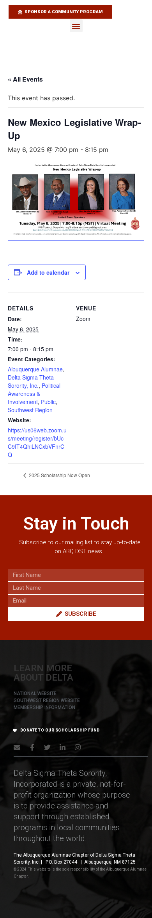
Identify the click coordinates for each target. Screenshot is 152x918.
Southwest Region (30, 410)
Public (48, 402)
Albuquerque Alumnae (35, 369)
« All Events (25, 79)
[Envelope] (17, 747)
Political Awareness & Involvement (34, 393)
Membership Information (44, 707)
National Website (35, 693)
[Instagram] (77, 747)
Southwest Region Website (47, 700)
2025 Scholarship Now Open (59, 475)
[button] (76, 25)
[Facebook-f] (32, 747)
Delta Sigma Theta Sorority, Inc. (31, 381)
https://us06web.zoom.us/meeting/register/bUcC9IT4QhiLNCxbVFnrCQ (37, 442)
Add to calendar (48, 272)
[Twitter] (47, 747)
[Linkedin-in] (62, 747)
